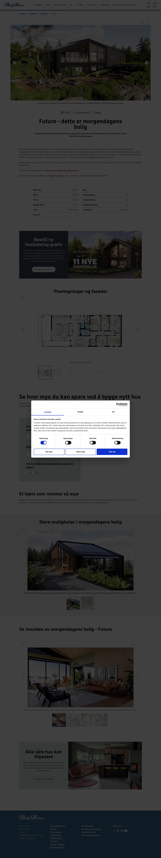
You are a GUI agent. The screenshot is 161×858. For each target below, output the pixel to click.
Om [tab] (113, 412)
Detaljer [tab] (81, 412)
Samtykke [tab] (47, 412)
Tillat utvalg (80, 452)
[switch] (68, 442)
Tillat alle (112, 452)
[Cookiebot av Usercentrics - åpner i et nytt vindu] (117, 404)
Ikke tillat (49, 452)
